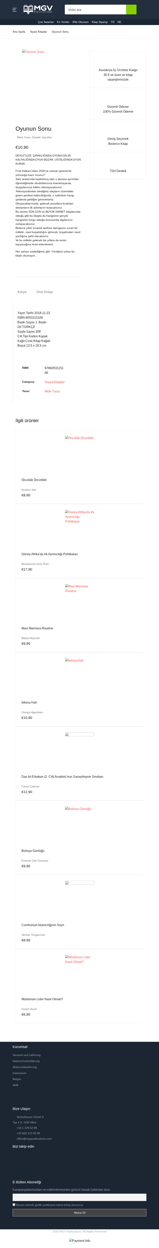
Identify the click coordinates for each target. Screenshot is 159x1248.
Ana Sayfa (13, 23)
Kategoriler (13, 33)
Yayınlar (11, 53)
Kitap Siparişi (15, 94)
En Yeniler (13, 74)
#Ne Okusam (15, 84)
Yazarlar (11, 43)
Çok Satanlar (15, 63)
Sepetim (11, 104)
